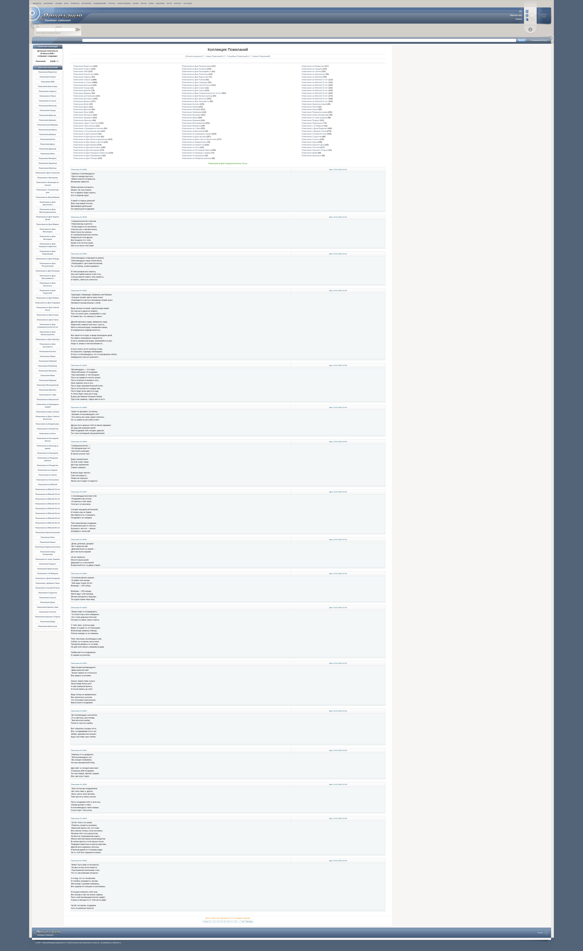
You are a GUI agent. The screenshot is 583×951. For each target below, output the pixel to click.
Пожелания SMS (47, 82)
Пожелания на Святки (48, 475)
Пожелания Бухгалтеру (47, 86)
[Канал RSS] (519, 11)
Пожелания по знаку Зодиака (47, 559)
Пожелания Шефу (47, 621)
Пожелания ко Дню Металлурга (87, 147)
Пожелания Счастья (47, 597)
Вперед (249, 921)
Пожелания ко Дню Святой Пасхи (196, 85)
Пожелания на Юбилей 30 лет (47, 508)
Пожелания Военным (47, 106)
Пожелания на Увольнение (47, 480)
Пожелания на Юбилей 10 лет (47, 489)
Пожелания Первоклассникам (47, 547)
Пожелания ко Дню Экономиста (195, 101)
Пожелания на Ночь (47, 433)
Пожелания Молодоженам (48, 385)
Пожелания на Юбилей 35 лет (47, 513)
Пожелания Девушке (47, 120)
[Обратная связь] (519, 15)
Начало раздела (194, 56)
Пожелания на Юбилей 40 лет (47, 518)
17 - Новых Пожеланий (212, 56)
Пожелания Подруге (47, 564)
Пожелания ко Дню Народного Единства (90, 153)
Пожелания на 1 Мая (47, 395)
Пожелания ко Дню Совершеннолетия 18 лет (201, 93)
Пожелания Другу (47, 144)
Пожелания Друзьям (47, 149)
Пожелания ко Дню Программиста (196, 71)
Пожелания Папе (48, 537)
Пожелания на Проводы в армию (196, 153)
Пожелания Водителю (47, 72)
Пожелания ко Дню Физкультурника (197, 96)
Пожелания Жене (48, 154)
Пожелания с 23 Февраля (47, 573)
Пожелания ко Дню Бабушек (48, 197)
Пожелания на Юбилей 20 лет (47, 499)
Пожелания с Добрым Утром (48, 583)
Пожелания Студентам (47, 593)
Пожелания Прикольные (47, 569)
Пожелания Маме (48, 375)
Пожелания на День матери (47, 412)
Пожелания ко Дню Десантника (86, 137)
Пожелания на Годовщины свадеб (196, 134)
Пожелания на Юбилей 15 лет (47, 494)
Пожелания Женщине (47, 158)
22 (243, 921)
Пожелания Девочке (47, 115)
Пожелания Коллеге (47, 351)
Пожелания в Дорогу (47, 91)
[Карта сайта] (519, 19)
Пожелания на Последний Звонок (196, 150)
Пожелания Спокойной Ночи (48, 588)
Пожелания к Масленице (47, 178)
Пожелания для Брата (48, 130)
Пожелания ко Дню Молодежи (86, 150)
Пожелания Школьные (47, 626)
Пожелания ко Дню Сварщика (47, 303)
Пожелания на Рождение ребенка (196, 158)
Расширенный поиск (539, 40)
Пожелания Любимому (47, 366)
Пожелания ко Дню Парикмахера (87, 156)
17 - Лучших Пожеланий (259, 56)
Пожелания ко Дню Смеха (47, 320)
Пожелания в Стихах (47, 101)
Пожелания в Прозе (47, 96)
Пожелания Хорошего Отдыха (47, 617)
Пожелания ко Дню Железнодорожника (90, 139)
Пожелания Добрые (47, 134)
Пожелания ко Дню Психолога (195, 74)
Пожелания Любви (47, 356)
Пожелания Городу (48, 110)
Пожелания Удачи (47, 602)
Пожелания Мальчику (48, 371)
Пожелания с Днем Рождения (47, 578)
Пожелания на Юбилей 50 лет (47, 528)
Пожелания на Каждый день (47, 424)
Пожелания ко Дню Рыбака (47, 298)
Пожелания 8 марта (48, 77)
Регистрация (41, 33)
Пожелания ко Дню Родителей (195, 77)
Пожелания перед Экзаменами (315, 115)
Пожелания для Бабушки (47, 125)
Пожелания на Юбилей (47, 484)
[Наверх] (543, 933)
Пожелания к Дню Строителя (48, 173)
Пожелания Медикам (47, 380)
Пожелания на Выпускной (48, 399)
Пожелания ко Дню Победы (47, 259)
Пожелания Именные (47, 168)
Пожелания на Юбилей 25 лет (47, 504)
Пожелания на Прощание (47, 453)
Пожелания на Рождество (47, 465)
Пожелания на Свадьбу (47, 470)
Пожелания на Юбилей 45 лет (47, 523)
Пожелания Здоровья (48, 163)
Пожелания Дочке (47, 139)
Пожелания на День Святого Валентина (199, 139)
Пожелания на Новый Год (47, 429)
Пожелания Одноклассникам (48, 532)
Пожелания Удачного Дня (47, 607)
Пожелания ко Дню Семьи (48, 315)
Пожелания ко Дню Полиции (48, 271)
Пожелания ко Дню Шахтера (47, 339)
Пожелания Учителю (47, 612)
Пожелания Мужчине (47, 390)
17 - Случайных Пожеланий (235, 56)
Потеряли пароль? (54, 33)
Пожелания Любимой (48, 361)
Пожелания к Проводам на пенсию (88, 128)
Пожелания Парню (47, 542)
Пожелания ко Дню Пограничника (196, 66)
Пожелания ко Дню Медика (47, 224)
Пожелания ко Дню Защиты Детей (88, 142)
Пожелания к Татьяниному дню (86, 131)
